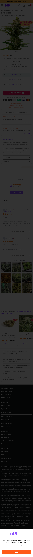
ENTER (16, 552)
